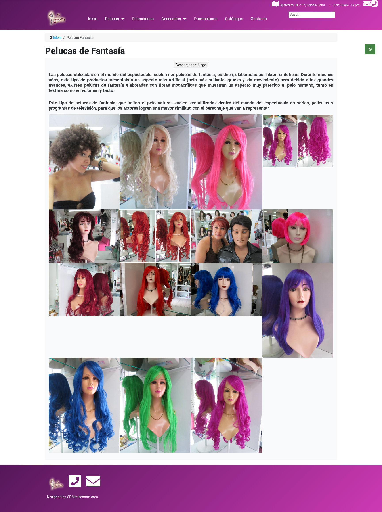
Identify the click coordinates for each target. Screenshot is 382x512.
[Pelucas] (121, 19)
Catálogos (234, 19)
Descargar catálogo (191, 65)
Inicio (92, 19)
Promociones (205, 19)
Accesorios (171, 19)
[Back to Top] (374, 503)
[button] (84, 161)
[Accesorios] (183, 19)
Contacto (259, 19)
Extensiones (143, 19)
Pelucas (112, 19)
